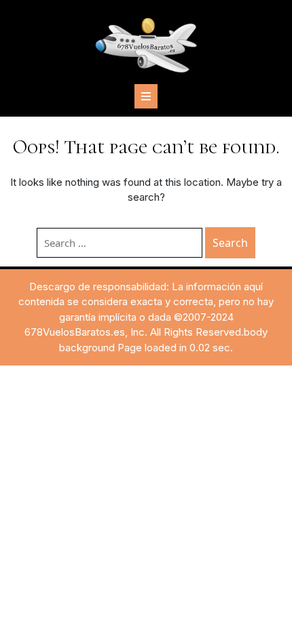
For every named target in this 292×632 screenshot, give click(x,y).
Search (230, 242)
